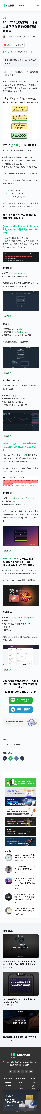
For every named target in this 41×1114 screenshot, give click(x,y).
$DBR (24, 455)
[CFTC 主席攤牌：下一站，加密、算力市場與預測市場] (8, 869)
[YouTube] (22, 1071)
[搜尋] (33, 5)
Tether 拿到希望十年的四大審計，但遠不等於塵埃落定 (25, 909)
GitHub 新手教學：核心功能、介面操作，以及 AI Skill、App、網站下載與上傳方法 (24, 881)
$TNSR (6, 190)
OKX (33, 1089)
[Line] (10, 758)
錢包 (20, 1086)
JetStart (12, 51)
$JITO (5, 196)
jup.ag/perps (15, 395)
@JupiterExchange (14, 226)
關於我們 (8, 1083)
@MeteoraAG (10, 558)
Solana (16, 744)
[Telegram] (18, 1071)
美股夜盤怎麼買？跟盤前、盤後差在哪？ (20, 1037)
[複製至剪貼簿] (22, 758)
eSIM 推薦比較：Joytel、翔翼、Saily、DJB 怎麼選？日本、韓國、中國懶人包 (24, 896)
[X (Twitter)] (14, 1071)
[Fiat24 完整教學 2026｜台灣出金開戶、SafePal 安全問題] (21, 984)
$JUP (5, 193)
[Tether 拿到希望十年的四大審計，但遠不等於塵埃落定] (8, 911)
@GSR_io (17, 145)
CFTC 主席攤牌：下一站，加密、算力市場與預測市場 (25, 868)
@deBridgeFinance (14, 443)
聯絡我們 (8, 1086)
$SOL (27, 71)
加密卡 (20, 1089)
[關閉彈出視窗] (38, 1089)
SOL (6, 744)
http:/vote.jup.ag (20, 332)
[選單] (38, 6)
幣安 (33, 1083)
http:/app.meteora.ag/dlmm (22, 617)
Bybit (33, 1086)
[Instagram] (26, 1071)
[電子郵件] (5, 758)
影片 (10, 316)
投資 (4, 18)
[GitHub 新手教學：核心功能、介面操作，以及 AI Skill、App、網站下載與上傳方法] (8, 880)
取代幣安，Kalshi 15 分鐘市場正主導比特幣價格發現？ (25, 856)
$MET (6, 570)
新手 (20, 1083)
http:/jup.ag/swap (17, 273)
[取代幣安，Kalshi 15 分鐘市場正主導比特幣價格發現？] (8, 857)
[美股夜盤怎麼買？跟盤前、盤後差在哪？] (21, 1021)
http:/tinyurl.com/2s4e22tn (21, 498)
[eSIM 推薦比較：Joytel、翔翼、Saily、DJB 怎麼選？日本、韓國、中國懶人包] (8, 897)
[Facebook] (16, 758)
